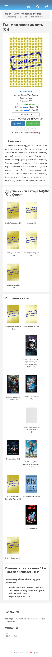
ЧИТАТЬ (34, 123)
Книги (16, 13)
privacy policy (10, 621)
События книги (26, 114)
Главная (7, 13)
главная (8, 619)
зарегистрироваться (19, 596)
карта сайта (32, 619)
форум (15, 619)
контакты (22, 619)
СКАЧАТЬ (19, 123)
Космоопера (11, 16)
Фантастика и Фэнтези (31, 13)
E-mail (14, 635)
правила (42, 619)
